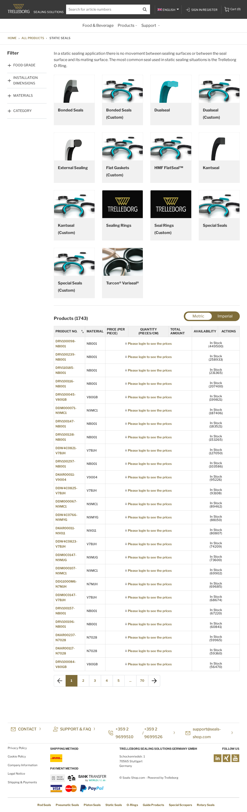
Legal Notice (16, 773)
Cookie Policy (17, 756)
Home (12, 38)
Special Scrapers (180, 805)
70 (142, 680)
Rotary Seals (205, 805)
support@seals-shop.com (207, 733)
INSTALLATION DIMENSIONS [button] (25, 80)
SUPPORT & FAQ (75, 729)
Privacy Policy (17, 748)
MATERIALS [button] (23, 95)
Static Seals (113, 805)
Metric (198, 316)
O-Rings (132, 805)
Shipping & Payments (22, 782)
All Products (32, 38)
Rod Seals (44, 805)
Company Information (22, 765)
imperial (225, 316)
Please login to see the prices (150, 343)
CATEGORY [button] (22, 111)
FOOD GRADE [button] (24, 65)
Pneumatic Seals (67, 805)
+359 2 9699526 (153, 733)
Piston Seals (92, 805)
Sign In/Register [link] (204, 10)
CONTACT (27, 729)
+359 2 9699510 (124, 733)
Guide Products (153, 805)
